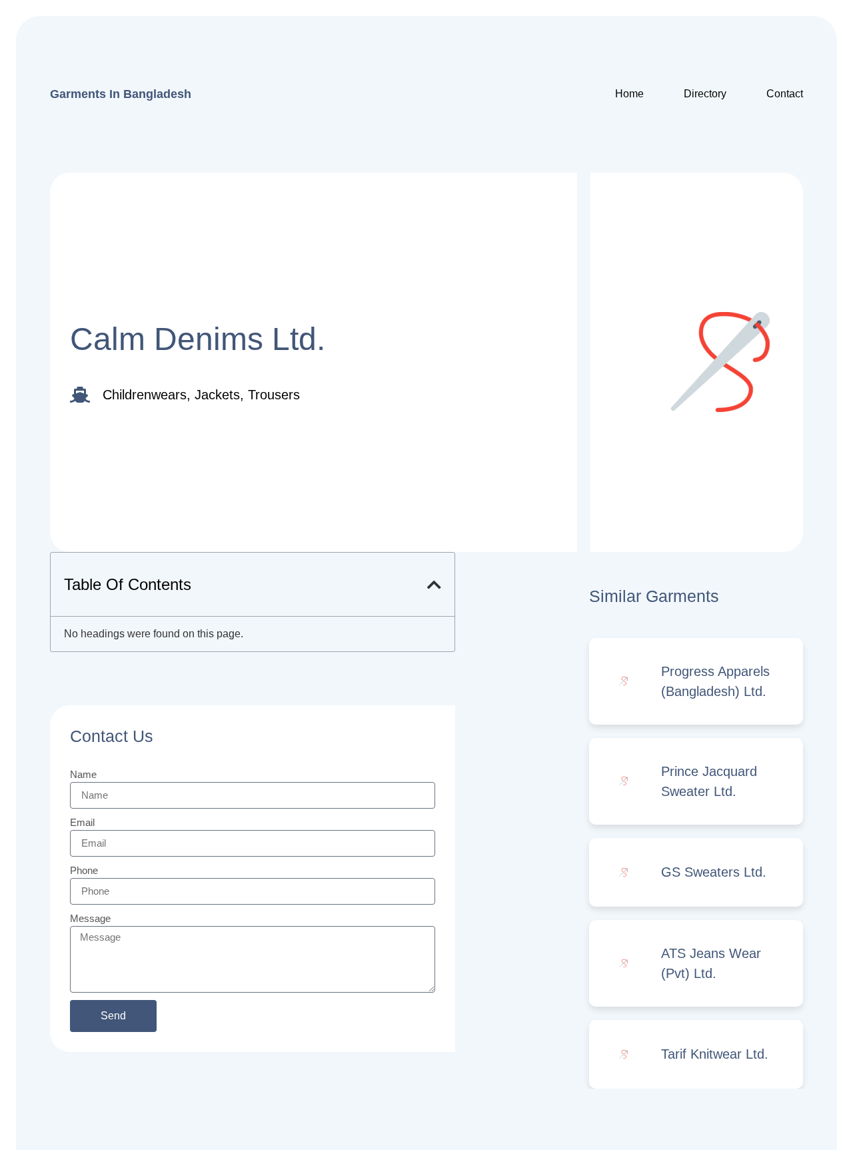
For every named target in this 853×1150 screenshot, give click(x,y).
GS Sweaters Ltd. (713, 872)
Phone (84, 870)
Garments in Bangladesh (120, 94)
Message (90, 918)
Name (83, 774)
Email (82, 822)
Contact (784, 93)
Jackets (217, 394)
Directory (705, 93)
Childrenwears (145, 394)
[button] (434, 585)
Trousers (274, 394)
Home (629, 93)
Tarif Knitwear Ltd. (714, 1054)
